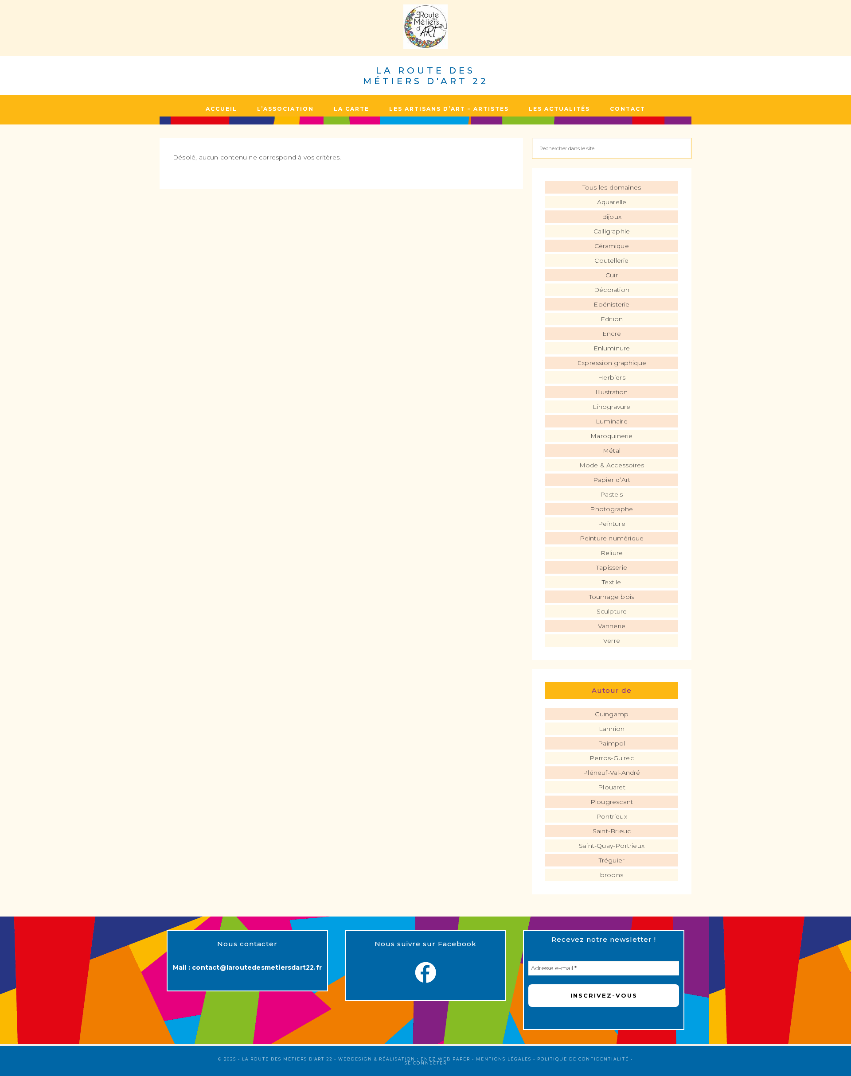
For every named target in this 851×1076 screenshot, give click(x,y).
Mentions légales (503, 1059)
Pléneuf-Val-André (611, 773)
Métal (612, 450)
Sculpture (612, 611)
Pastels (611, 494)
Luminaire (612, 421)
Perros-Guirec (611, 758)
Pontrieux (611, 816)
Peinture (611, 524)
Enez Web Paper (445, 1059)
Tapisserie (611, 567)
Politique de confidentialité (583, 1059)
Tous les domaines (611, 187)
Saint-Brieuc (612, 831)
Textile (611, 582)
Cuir (611, 275)
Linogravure (611, 407)
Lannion (612, 729)
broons (611, 875)
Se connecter (426, 1062)
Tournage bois (612, 597)
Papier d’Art (611, 480)
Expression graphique (611, 363)
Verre (611, 641)
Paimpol (611, 743)
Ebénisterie (611, 304)
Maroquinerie (611, 436)
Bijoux (611, 217)
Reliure (612, 553)
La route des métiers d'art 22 (425, 75)
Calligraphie (611, 231)
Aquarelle (612, 202)
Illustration (611, 392)
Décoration (611, 290)
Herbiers (611, 377)
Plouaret (611, 787)
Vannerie (612, 626)
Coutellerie (611, 260)
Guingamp (612, 714)
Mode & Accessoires (611, 465)
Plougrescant (611, 802)
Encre (611, 334)
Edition (612, 319)
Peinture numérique (612, 538)
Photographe (611, 509)
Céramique (611, 246)
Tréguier (612, 860)
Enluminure (611, 348)
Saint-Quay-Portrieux (611, 846)
